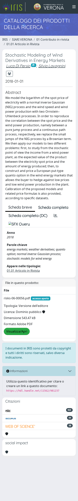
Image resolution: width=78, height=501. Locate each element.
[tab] (56, 216)
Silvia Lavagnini (51, 65)
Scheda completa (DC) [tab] (28, 215)
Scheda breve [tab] (20, 207)
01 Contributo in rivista (52, 39)
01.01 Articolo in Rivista (22, 44)
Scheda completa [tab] (53, 207)
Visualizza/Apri (16, 331)
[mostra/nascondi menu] (74, 7)
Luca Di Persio (18, 65)
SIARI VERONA (22, 39)
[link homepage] (13, 6)
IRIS (5, 39)
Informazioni (18, 371)
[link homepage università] (48, 6)
